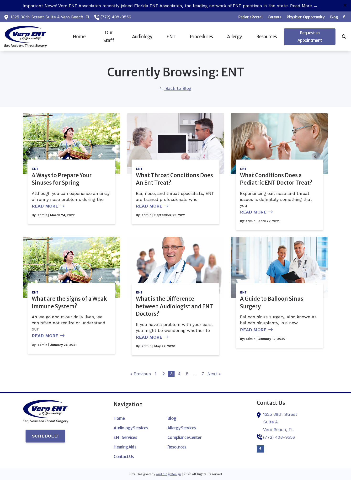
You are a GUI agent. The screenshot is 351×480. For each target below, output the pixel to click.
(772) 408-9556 (116, 17)
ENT (35, 169)
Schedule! (45, 435)
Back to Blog (177, 88)
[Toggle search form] (344, 36)
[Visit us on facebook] (344, 16)
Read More (45, 205)
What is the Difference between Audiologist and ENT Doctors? (174, 306)
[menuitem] (250, 16)
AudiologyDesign (168, 474)
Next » (214, 373)
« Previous (140, 373)
